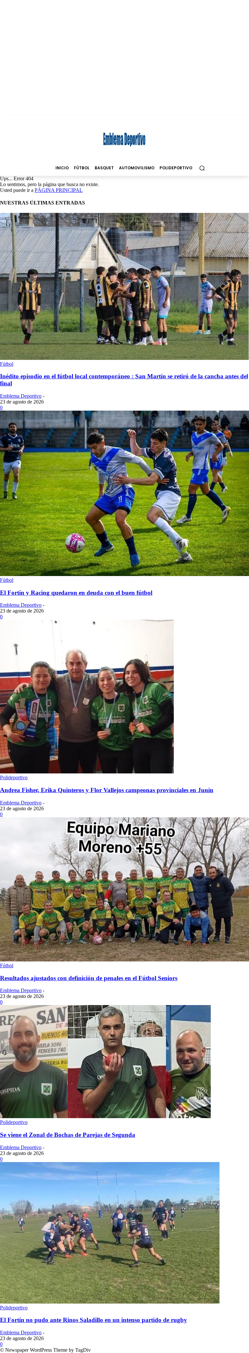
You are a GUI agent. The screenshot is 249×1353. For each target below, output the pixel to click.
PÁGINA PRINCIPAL (59, 190)
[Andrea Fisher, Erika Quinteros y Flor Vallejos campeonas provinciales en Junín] (87, 771)
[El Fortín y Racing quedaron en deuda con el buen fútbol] (124, 574)
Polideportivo (14, 777)
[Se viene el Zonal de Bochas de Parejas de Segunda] (105, 1116)
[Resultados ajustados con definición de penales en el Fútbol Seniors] (124, 959)
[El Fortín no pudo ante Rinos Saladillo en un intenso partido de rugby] (109, 1302)
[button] (202, 168)
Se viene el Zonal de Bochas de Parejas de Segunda (67, 1134)
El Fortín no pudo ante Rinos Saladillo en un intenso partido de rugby (93, 1319)
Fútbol (6, 364)
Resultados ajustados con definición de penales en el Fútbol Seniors (88, 978)
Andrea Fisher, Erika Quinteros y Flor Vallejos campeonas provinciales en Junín (106, 790)
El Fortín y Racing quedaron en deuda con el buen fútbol (76, 592)
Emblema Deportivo (21, 396)
